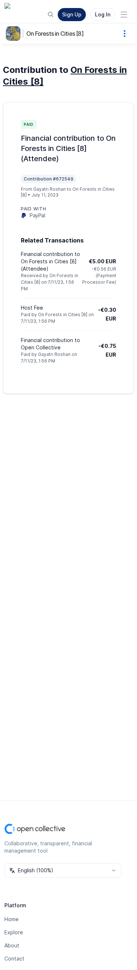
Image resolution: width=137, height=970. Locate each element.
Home (11, 919)
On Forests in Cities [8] (55, 33)
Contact (14, 958)
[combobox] (62, 870)
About (11, 945)
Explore (13, 932)
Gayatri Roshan (49, 189)
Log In (102, 14)
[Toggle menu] (123, 14)
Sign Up (71, 14)
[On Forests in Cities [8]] (14, 33)
